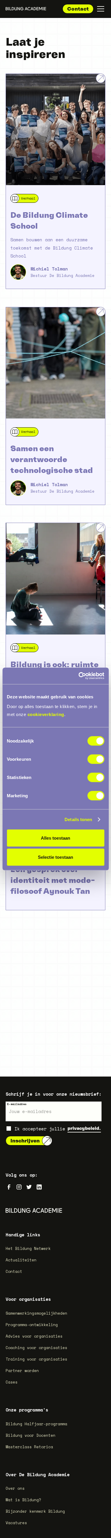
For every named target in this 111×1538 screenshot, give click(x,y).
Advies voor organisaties (34, 1336)
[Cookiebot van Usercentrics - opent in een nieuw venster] (79, 676)
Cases (11, 1382)
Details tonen (78, 819)
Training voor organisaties (36, 1359)
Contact (78, 8)
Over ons (15, 1488)
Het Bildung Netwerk (28, 1248)
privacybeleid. (84, 1128)
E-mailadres (17, 1104)
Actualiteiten (21, 1260)
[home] (26, 8)
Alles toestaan (55, 837)
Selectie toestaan (55, 857)
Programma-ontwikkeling (32, 1325)
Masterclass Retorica (29, 1447)
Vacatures (16, 1523)
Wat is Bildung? (23, 1500)
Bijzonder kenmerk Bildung (35, 1511)
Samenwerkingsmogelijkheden (36, 1313)
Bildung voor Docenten (30, 1435)
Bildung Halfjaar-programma (36, 1424)
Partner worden (22, 1370)
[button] (99, 9)
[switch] (95, 759)
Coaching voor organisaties (36, 1348)
